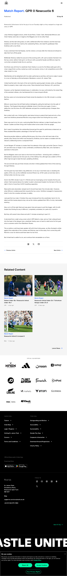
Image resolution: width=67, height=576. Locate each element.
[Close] (65, 554)
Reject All (25, 565)
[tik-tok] (37, 481)
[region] (33, 563)
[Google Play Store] (21, 466)
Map (5, 496)
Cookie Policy (37, 560)
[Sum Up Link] (56, 365)
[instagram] (47, 481)
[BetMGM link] (25, 380)
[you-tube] (42, 481)
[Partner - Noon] (41, 365)
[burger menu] (61, 3)
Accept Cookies (42, 565)
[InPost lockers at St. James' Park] (56, 380)
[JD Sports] (10, 380)
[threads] (56, 481)
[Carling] (10, 391)
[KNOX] (10, 365)
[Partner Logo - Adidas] (25, 365)
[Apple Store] (9, 466)
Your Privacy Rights (33, 572)
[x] (33, 244)
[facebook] (28, 244)
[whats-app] (38, 244)
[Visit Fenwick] (41, 380)
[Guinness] (56, 391)
